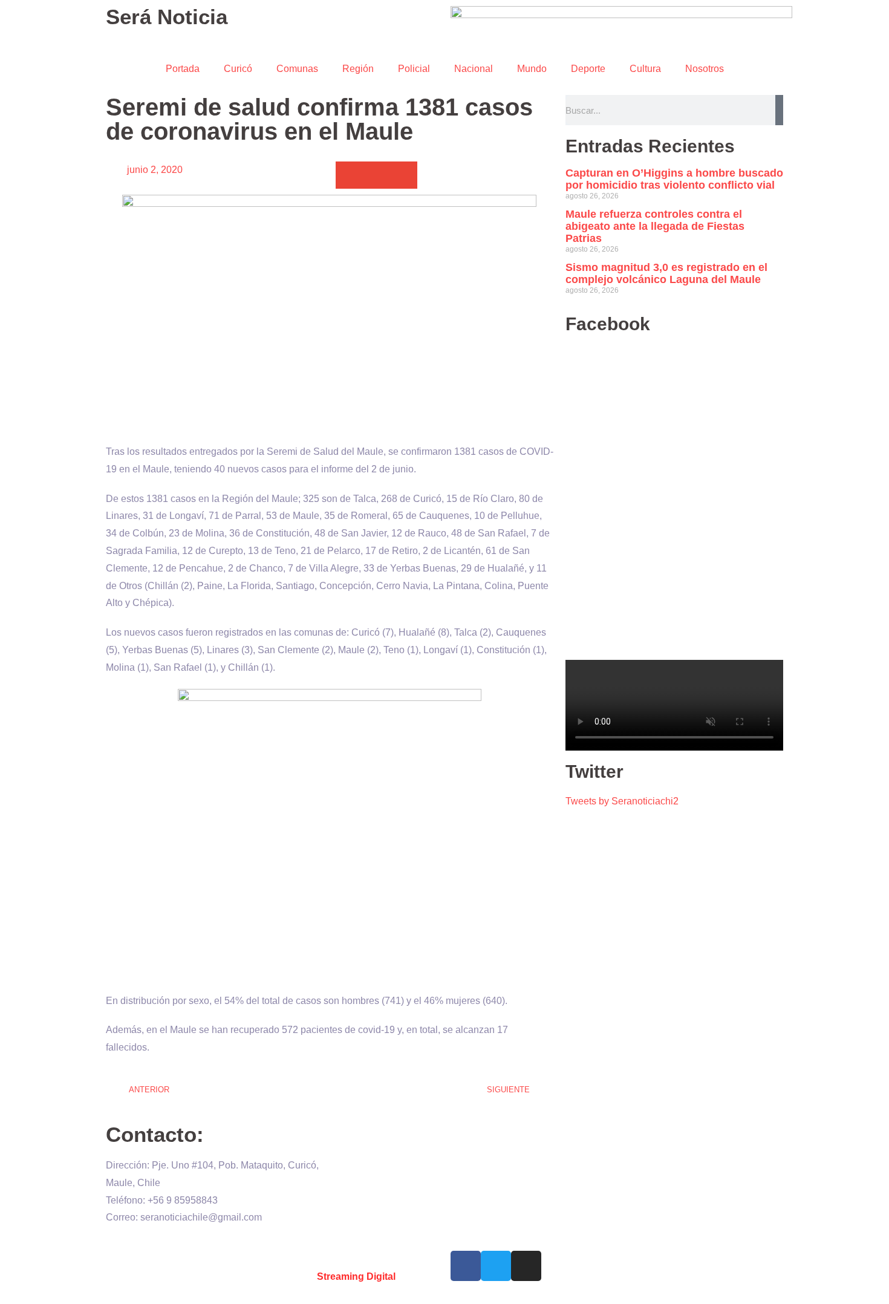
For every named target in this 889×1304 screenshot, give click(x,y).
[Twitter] (496, 1266)
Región (358, 69)
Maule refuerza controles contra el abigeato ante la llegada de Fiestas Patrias (654, 226)
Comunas (297, 69)
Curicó (238, 69)
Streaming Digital (356, 1276)
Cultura (645, 69)
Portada (183, 69)
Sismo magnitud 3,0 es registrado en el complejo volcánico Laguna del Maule (666, 273)
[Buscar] (779, 110)
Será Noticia (166, 16)
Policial (414, 69)
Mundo (532, 69)
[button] (349, 175)
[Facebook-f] (466, 1266)
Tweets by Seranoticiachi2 (622, 801)
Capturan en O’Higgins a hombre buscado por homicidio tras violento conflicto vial (674, 179)
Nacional (473, 69)
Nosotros (704, 69)
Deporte (588, 69)
